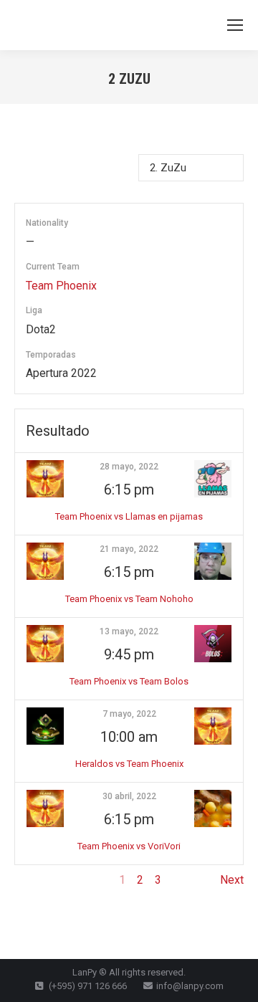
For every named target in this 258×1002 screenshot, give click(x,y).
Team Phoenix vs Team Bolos (129, 681)
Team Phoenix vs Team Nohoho (129, 598)
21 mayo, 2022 (129, 549)
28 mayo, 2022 (129, 467)
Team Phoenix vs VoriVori (129, 846)
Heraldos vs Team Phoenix (129, 763)
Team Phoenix (61, 285)
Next (232, 880)
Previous (36, 880)
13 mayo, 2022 (129, 631)
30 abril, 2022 (129, 796)
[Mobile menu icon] (235, 25)
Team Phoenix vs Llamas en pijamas (129, 516)
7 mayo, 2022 (129, 714)
